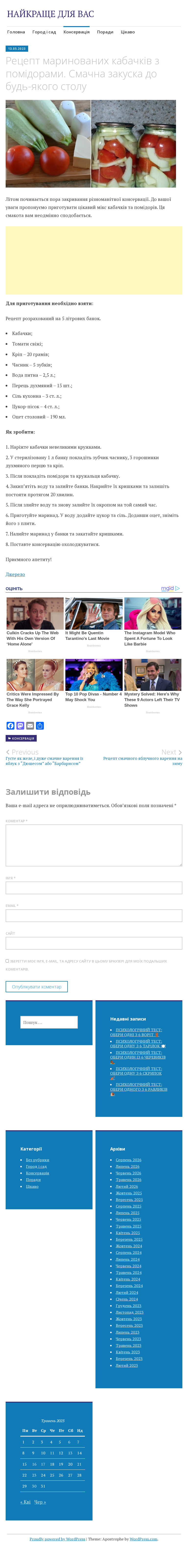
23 (34, 1475)
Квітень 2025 (128, 1232)
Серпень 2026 (128, 1159)
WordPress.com (143, 1539)
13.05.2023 (17, 49)
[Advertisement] (94, 266)
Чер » (40, 1502)
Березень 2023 (129, 1358)
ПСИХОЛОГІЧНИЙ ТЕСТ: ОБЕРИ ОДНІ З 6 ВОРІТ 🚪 (136, 1032)
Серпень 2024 (128, 1252)
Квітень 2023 (128, 1352)
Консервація (76, 32)
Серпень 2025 (128, 1206)
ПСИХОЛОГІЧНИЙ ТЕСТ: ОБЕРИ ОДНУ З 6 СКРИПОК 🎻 (136, 1073)
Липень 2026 (128, 1166)
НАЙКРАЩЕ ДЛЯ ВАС (50, 14)
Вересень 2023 (129, 1325)
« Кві (25, 1502)
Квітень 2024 (128, 1279)
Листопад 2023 (130, 1312)
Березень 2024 (129, 1285)
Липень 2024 (128, 1259)
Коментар (17, 821)
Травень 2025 (128, 1226)
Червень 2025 (128, 1219)
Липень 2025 (128, 1212)
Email (12, 905)
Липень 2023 (128, 1332)
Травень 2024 (128, 1272)
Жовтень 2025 (129, 1193)
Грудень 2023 (128, 1305)
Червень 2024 (128, 1266)
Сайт (10, 933)
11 (52, 1453)
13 (70, 1453)
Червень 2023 (128, 1338)
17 (43, 1464)
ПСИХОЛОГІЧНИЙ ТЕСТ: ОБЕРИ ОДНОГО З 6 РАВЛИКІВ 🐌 (138, 1089)
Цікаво (128, 32)
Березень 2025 (129, 1239)
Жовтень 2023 (129, 1318)
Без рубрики (37, 1159)
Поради (105, 32)
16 (34, 1464)
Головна (16, 32)
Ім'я (11, 878)
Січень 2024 (127, 1299)
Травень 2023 (128, 1345)
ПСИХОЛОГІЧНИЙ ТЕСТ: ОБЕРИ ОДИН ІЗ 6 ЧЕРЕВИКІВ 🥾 (138, 1057)
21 (79, 1464)
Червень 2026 (128, 1173)
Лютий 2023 (127, 1365)
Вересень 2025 (129, 1199)
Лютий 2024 (127, 1292)
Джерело (15, 574)
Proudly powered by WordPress (57, 1539)
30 (34, 1486)
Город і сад (44, 32)
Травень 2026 (128, 1179)
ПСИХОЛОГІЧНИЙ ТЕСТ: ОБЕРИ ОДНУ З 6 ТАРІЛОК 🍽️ (138, 1044)
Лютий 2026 (127, 1186)
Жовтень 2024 (129, 1246)
